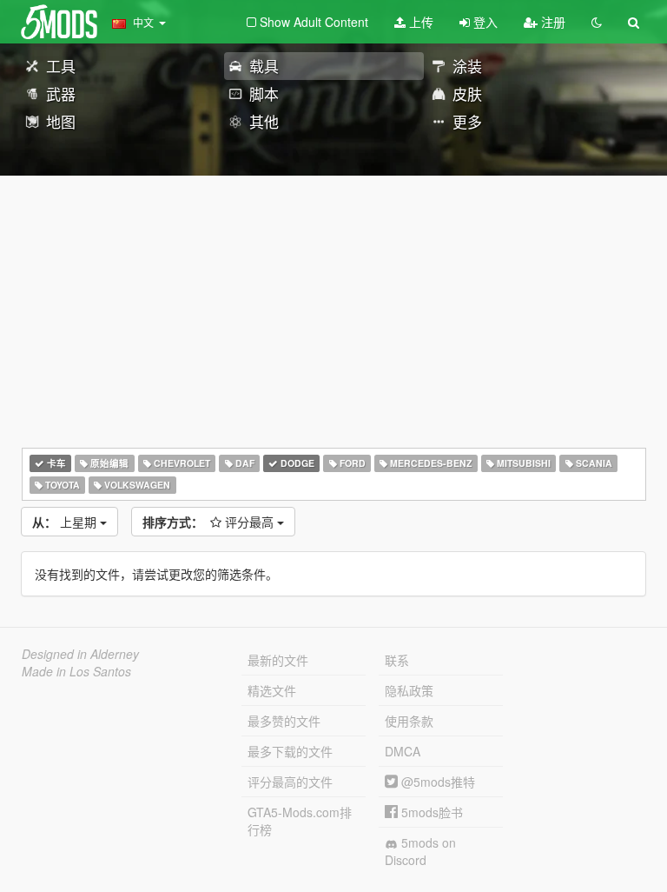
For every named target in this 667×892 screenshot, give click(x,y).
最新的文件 (278, 660)
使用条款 (409, 720)
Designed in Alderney (80, 653)
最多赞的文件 (284, 720)
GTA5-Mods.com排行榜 (300, 820)
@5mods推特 (436, 781)
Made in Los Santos (76, 671)
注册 (551, 21)
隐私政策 (409, 690)
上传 (419, 21)
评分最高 (209, 521)
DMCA (402, 751)
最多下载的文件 (290, 751)
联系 (397, 660)
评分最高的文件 (290, 781)
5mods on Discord (420, 851)
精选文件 (272, 690)
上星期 (66, 521)
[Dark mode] (596, 21)
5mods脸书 (430, 812)
